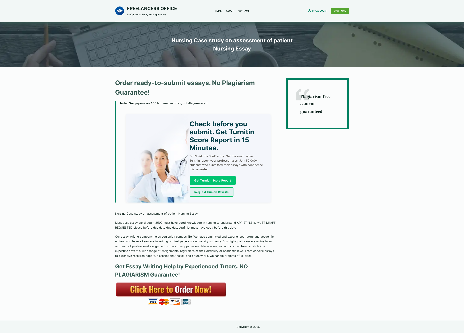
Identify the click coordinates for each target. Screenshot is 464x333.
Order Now (340, 10)
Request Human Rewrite (211, 192)
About (230, 10)
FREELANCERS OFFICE (152, 8)
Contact (243, 10)
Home (218, 10)
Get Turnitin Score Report (212, 180)
